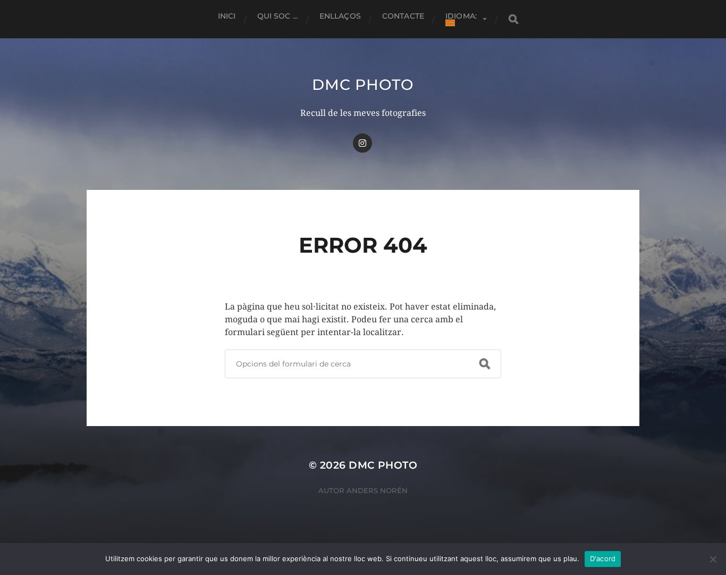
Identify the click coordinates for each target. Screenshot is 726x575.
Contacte (403, 16)
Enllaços (340, 16)
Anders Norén (377, 490)
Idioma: (462, 16)
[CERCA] (513, 19)
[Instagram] (362, 143)
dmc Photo (362, 85)
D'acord (603, 558)
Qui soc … (277, 16)
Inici (227, 16)
